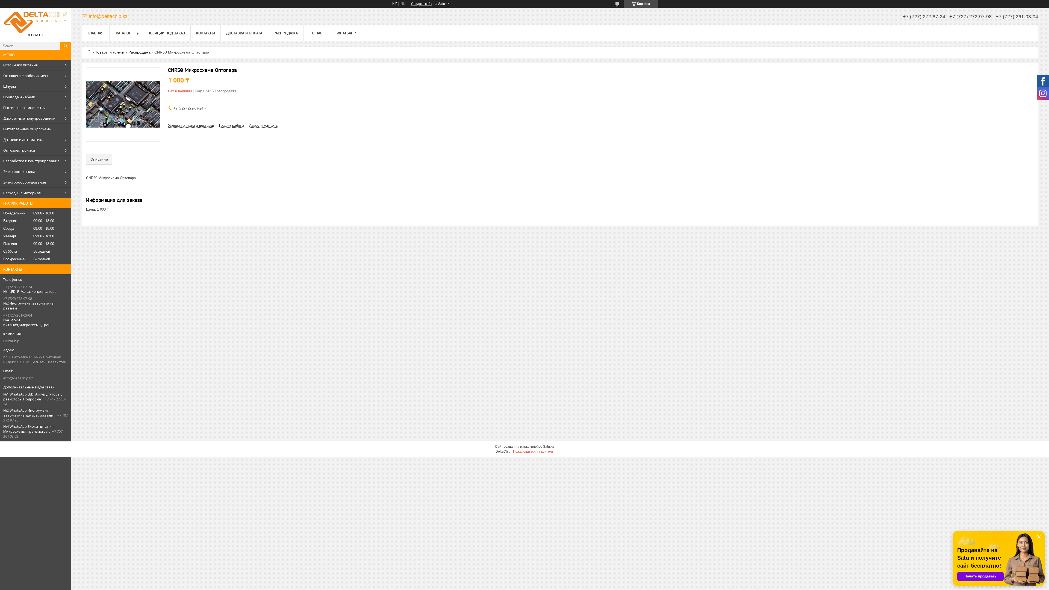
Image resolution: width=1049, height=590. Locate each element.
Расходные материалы (23, 192)
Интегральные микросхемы (27, 128)
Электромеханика (19, 171)
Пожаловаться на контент (533, 451)
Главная (96, 33)
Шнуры (9, 86)
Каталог (123, 33)
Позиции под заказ (166, 33)
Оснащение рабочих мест (26, 75)
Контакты (205, 33)
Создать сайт (421, 4)
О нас (317, 33)
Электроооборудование (24, 182)
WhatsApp (346, 33)
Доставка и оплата (244, 33)
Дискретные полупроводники (29, 118)
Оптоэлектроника (19, 150)
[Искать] (65, 46)
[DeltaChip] (35, 22)
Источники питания (20, 65)
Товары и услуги (109, 52)
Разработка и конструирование (31, 160)
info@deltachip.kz (18, 378)
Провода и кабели (19, 97)
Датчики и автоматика (23, 139)
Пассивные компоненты (24, 107)
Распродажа (285, 33)
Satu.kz (548, 447)
